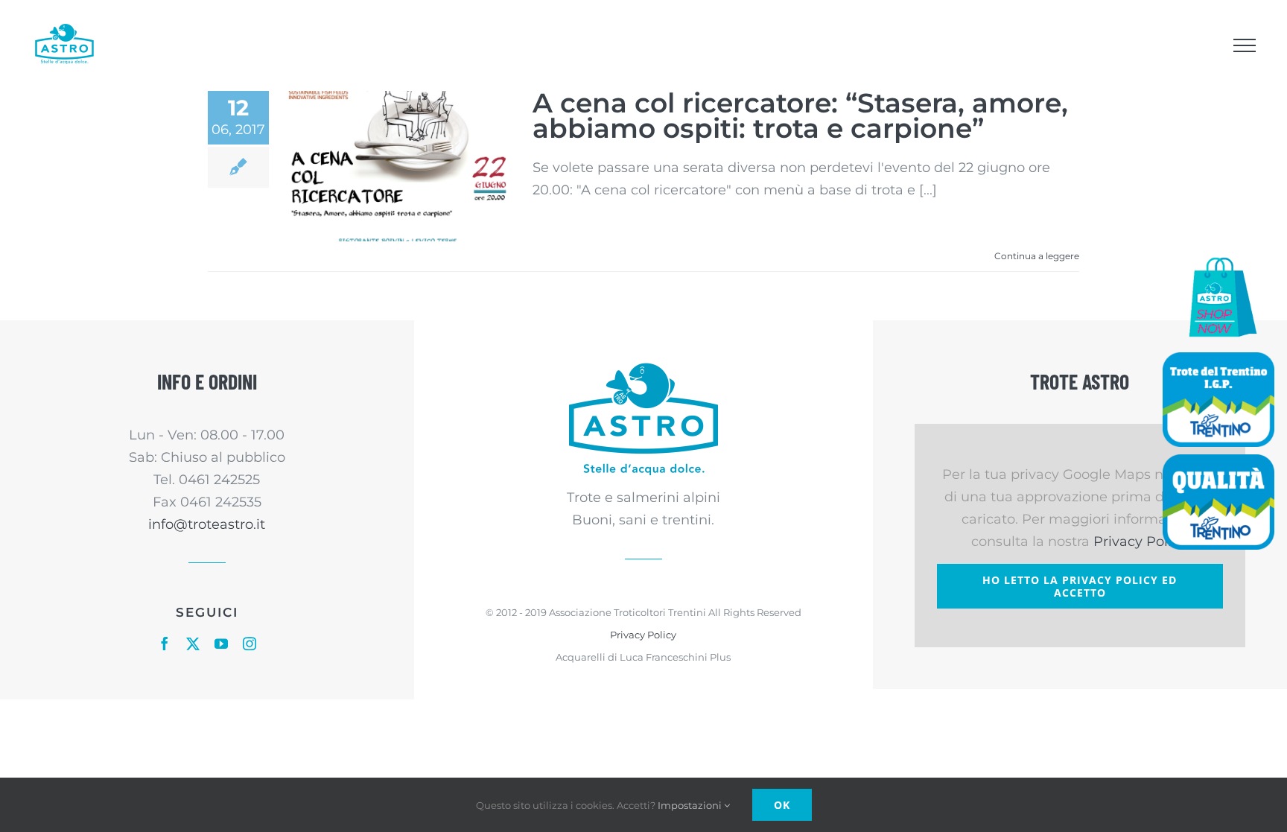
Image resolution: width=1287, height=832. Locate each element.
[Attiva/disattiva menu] (1244, 45)
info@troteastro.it (206, 524)
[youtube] (221, 643)
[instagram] (249, 643)
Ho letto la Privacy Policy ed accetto (1079, 586)
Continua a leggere (1036, 255)
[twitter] (193, 643)
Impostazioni (691, 805)
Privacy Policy (643, 635)
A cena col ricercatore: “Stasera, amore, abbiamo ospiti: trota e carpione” (800, 115)
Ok (782, 805)
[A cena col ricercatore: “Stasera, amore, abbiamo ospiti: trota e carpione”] (401, 166)
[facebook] (164, 643)
